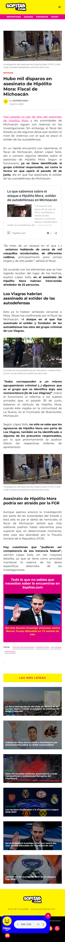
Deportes (10, 771)
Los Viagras (55, 647)
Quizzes (28, 17)
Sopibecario (20, 100)
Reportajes (14, 17)
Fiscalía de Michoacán (23, 647)
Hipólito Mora (42, 647)
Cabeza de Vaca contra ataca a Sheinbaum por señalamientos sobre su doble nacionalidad (31, 743)
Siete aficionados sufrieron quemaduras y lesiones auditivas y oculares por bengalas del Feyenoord (31, 776)
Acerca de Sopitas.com (43, 909)
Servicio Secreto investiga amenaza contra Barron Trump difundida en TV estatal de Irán (31, 844)
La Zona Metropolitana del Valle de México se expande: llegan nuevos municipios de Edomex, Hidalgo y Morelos (32, 709)
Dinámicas (42, 17)
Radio (54, 17)
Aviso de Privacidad (18, 909)
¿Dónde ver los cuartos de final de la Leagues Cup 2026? (30, 878)
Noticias (8, 73)
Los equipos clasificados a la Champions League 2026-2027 (32, 810)
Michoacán (10, 651)
